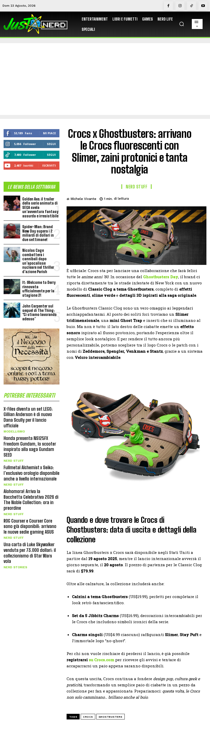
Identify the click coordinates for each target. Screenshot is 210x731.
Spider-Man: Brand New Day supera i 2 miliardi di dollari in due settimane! (38, 233)
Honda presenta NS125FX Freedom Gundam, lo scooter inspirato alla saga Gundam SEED (30, 446)
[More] (201, 198)
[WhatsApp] (189, 198)
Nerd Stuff (14, 460)
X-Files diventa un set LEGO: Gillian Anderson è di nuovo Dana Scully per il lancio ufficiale (28, 417)
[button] (181, 24)
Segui (51, 144)
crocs (88, 716)
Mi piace (49, 133)
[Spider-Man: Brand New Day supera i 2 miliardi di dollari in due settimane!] (12, 230)
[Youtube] (202, 5)
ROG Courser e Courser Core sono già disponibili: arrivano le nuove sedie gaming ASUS (30, 526)
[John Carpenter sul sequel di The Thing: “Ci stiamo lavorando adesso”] (12, 310)
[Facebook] (168, 5)
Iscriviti (49, 165)
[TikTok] (191, 5)
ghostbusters (110, 716)
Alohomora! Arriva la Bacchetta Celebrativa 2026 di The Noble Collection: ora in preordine (31, 499)
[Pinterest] (177, 198)
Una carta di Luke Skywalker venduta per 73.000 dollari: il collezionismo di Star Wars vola (30, 553)
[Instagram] (179, 5)
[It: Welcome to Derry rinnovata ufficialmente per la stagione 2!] (12, 286)
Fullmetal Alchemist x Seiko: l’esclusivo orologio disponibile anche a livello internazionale (31, 473)
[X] (165, 198)
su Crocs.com (101, 659)
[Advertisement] (105, 79)
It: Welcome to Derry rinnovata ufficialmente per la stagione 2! (39, 288)
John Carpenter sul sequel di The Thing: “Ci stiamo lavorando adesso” (39, 312)
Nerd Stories (15, 567)
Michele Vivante (83, 199)
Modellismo (14, 431)
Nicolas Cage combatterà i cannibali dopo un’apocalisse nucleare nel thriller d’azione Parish (38, 261)
